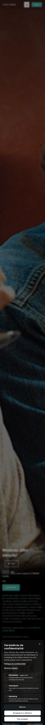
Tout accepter (22, 719)
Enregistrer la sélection (22, 713)
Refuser (22, 707)
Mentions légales (11, 668)
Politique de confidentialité (15, 664)
